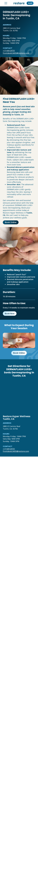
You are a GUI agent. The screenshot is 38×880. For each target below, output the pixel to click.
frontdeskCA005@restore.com (16, 53)
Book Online (10, 222)
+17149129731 (9, 50)
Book (30, 3)
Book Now (9, 313)
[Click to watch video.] (19, 340)
